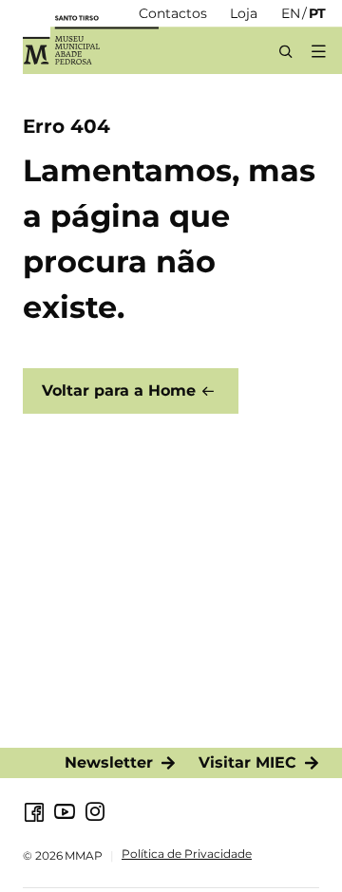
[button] (317, 51)
